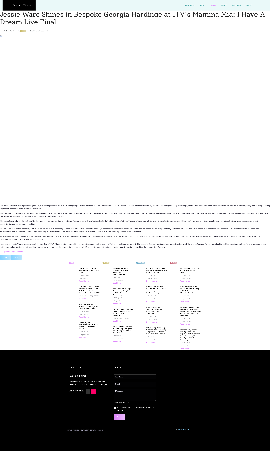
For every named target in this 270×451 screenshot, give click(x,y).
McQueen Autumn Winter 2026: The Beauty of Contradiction (120, 271)
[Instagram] (93, 391)
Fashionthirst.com (183, 430)
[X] (88, 391)
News (202, 5)
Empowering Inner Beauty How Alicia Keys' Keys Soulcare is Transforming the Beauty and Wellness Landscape (190, 335)
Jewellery (236, 5)
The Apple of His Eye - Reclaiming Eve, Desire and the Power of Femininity (123, 292)
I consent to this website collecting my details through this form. (135, 409)
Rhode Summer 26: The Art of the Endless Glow (190, 270)
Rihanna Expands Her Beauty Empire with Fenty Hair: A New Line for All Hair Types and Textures (190, 311)
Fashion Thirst (22, 5)
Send (119, 417)
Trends (212, 5)
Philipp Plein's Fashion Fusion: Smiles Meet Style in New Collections (123, 312)
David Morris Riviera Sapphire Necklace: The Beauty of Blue (156, 270)
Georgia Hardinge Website (11, 251)
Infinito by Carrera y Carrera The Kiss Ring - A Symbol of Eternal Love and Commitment (156, 331)
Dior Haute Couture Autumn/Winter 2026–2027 (89, 270)
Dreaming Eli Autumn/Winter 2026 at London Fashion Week (88, 326)
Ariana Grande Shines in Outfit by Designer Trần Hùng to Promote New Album (122, 330)
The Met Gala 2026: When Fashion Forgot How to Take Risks (88, 306)
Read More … (84, 281)
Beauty (224, 5)
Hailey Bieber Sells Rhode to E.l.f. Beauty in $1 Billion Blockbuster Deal (189, 290)
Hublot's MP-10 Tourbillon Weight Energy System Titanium (154, 310)
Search (100, 430)
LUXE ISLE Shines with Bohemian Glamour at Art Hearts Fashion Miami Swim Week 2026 (89, 290)
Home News (189, 5)
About (249, 5)
